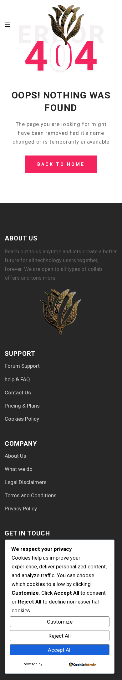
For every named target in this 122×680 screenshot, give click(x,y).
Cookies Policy (22, 419)
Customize (60, 622)
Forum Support (22, 366)
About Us (15, 456)
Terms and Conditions (31, 495)
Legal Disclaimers (26, 482)
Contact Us (18, 392)
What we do (19, 469)
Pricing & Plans (22, 406)
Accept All (60, 650)
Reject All (59, 636)
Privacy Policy (21, 508)
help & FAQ (17, 379)
